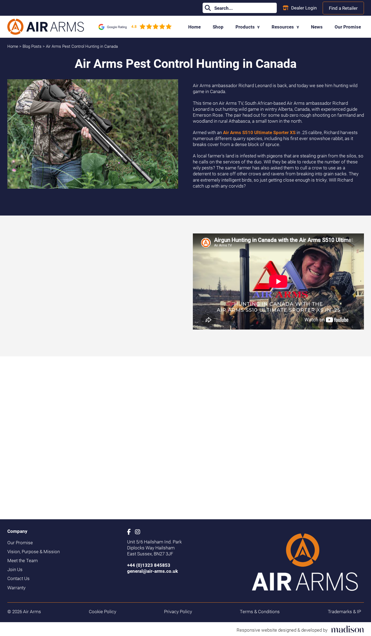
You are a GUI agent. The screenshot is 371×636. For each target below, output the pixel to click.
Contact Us (18, 578)
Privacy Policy (178, 612)
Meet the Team (22, 561)
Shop (218, 27)
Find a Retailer (343, 8)
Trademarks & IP (344, 612)
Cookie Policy (102, 612)
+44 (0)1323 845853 (148, 565)
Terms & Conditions (260, 612)
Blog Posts (33, 46)
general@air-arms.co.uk (152, 571)
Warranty (16, 588)
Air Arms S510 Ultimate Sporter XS (259, 132)
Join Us (15, 569)
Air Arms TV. (68, 315)
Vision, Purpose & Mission (33, 552)
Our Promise (348, 27)
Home (194, 27)
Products (245, 27)
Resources (283, 27)
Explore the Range (211, 481)
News (317, 27)
